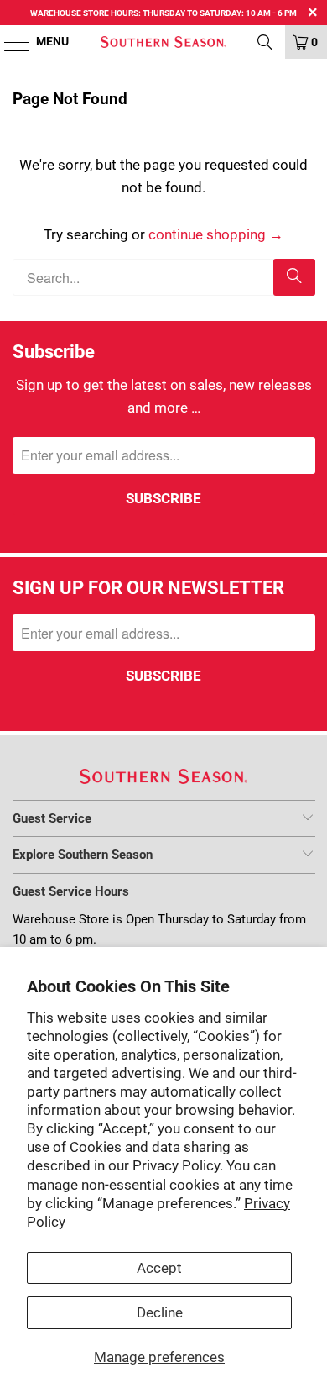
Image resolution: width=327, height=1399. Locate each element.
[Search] (294, 277)
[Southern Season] (164, 42)
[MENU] (9, 42)
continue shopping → (215, 234)
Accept (159, 1268)
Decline (160, 1312)
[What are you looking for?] (265, 42)
